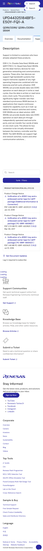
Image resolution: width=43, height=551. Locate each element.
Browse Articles (10, 331)
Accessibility (33, 542)
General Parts (15, 10)
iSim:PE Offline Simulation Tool (14, 478)
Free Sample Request (11, 508)
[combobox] (32, 8)
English (5, 528)
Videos (5, 451)
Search (32, 3)
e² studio (6, 463)
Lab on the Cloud (9, 489)
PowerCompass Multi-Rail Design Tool (17, 482)
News (5, 436)
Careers (6, 429)
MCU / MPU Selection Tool (12, 474)
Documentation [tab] (24, 39)
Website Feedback (18, 545)
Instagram (11, 409)
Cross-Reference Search (12, 493)
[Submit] (27, 8)
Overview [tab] (9, 39)
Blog (4, 447)
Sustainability (8, 440)
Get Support (8, 303)
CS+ (4, 467)
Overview (6, 425)
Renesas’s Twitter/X (15, 403)
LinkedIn (10, 411)
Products (6, 10)
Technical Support (9, 505)
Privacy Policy (22, 542)
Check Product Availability (12, 512)
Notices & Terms (9, 542)
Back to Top (40, 549)
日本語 (5, 535)
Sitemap (6, 545)
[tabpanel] (21, 323)
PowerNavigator (9, 485)
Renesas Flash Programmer (13, 470)
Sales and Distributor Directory (14, 516)
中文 (4, 532)
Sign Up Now (11, 395)
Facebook (11, 406)
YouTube (11, 401)
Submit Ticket (9, 359)
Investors (6, 432)
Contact (6, 444)
